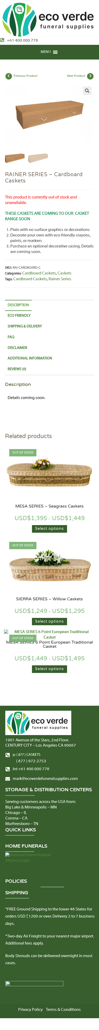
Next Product (76, 76)
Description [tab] (18, 305)
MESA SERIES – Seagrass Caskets (49, 506)
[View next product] (90, 76)
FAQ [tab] (11, 337)
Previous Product (25, 76)
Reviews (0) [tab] (17, 369)
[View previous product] (8, 76)
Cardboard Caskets (39, 273)
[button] (46, 52)
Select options (49, 528)
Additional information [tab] (30, 358)
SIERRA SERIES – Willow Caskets (49, 599)
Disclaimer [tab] (17, 348)
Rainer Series (60, 279)
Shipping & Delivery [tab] (25, 326)
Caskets (65, 273)
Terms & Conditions (63, 1010)
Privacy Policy (30, 1010)
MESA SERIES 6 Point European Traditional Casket (49, 644)
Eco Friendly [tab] (19, 316)
